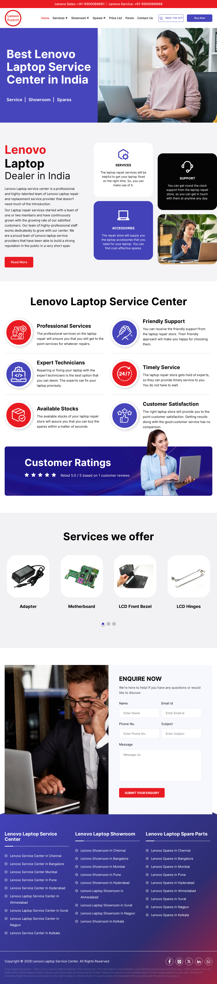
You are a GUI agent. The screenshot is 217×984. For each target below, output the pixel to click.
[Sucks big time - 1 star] (27, 475)
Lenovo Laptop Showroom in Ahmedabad (102, 894)
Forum (129, 18)
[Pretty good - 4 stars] (47, 475)
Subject (167, 724)
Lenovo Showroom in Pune (101, 875)
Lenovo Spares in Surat (168, 899)
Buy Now (199, 18)
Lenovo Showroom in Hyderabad (105, 883)
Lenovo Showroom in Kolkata (102, 921)
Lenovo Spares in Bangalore (172, 859)
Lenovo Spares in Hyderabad (172, 883)
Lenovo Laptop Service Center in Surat (39, 910)
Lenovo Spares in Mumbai (170, 867)
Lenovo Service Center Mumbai (33, 872)
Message (126, 744)
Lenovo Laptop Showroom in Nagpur (108, 913)
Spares (98, 18)
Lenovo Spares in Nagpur (170, 907)
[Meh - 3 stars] (40, 475)
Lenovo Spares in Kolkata (170, 915)
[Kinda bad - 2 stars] (33, 475)
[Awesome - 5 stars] (54, 475)
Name (123, 703)
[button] (103, 624)
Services (59, 18)
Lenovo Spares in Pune (168, 875)
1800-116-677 (174, 18)
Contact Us (145, 18)
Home (45, 18)
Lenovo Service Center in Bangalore (37, 864)
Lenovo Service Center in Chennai (35, 856)
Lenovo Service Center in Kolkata (35, 933)
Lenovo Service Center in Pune (33, 880)
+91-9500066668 (148, 4)
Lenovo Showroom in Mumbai (103, 867)
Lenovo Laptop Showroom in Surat (106, 905)
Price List (115, 18)
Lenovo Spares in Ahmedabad (173, 891)
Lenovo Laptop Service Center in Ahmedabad (34, 899)
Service (14, 99)
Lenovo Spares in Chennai (171, 850)
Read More (19, 262)
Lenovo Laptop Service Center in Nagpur (34, 922)
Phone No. (127, 724)
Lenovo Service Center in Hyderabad (37, 888)
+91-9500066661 (90, 4)
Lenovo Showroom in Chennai (103, 850)
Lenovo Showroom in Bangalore (104, 859)
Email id (167, 703)
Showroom (78, 18)
